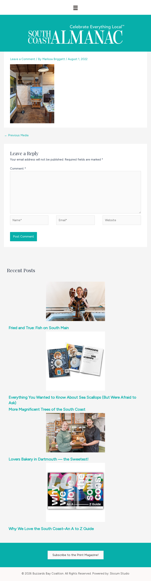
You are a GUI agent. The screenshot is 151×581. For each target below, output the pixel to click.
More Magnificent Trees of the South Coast (47, 409)
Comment (18, 168)
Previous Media (16, 135)
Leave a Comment (22, 59)
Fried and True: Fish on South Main (39, 327)
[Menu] (75, 8)
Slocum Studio (119, 573)
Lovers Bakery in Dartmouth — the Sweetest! (48, 459)
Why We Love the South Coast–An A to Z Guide (51, 528)
